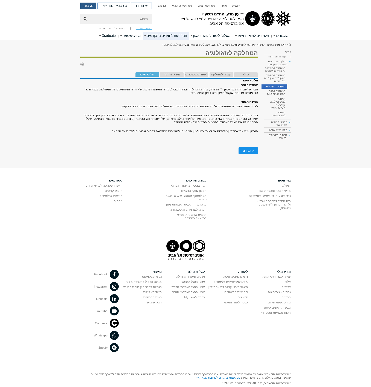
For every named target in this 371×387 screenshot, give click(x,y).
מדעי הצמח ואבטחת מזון (274, 190)
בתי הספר (284, 180)
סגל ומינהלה (196, 271)
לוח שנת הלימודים (236, 292)
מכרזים (286, 297)
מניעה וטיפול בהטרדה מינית (144, 282)
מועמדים (282, 36)
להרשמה (88, 6)
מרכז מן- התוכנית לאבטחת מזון (186, 204)
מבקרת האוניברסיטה (277, 307)
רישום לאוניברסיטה (235, 276)
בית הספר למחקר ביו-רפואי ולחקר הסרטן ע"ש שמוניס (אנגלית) (273, 204)
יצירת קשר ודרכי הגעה (276, 276)
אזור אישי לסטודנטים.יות (114, 6)
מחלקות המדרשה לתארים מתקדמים (204, 44)
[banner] (185, 20)
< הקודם (248, 150)
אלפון (224, 5)
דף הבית (237, 5)
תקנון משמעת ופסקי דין (275, 312)
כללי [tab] (246, 74)
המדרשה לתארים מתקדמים (167, 36)
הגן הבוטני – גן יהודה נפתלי (189, 185)
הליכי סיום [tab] (147, 74)
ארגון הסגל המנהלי (193, 282)
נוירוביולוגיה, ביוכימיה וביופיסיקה (270, 196)
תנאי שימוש (154, 302)
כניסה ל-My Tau (194, 297)
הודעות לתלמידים (110, 196)
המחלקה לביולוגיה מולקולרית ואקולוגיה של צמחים (274, 78)
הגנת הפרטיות (152, 297)
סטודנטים (115, 180)
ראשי (288, 51)
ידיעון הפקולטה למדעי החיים (103, 185)
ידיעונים (243, 297)
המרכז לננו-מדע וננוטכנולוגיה (188, 209)
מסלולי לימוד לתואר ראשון (212, 36)
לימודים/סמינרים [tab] (197, 74)
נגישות (157, 271)
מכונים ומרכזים (196, 180)
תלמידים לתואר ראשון (253, 36)
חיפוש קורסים (113, 190)
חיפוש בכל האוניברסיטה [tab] (112, 28)
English (162, 5)
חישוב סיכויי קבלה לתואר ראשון (228, 287)
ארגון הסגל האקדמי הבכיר (188, 287)
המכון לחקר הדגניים (194, 190)
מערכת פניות (141, 6)
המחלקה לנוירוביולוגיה (278, 114)
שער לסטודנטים (206, 5)
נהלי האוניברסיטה (279, 292)
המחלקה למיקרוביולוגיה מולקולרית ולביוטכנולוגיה (277, 103)
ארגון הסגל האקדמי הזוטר (188, 292)
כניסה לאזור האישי (236, 302)
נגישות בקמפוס (152, 276)
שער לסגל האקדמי (182, 5)
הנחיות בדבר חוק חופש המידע (142, 287)
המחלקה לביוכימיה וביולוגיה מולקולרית (275, 70)
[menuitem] (237, 6)
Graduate (109, 36)
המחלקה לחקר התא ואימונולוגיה (276, 93)
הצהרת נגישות (152, 292)
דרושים (286, 287)
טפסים (118, 201)
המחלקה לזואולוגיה (275, 86)
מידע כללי (284, 271)
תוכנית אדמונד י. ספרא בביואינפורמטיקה (192, 216)
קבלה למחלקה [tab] (221, 74)
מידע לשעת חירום (279, 302)
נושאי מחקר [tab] (172, 74)
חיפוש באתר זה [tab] (144, 28)
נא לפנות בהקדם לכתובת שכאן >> (218, 377)
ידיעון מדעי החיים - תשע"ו (289, 45)
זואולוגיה (285, 185)
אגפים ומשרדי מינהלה (190, 276)
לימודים (242, 271)
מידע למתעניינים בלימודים (230, 282)
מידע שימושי (132, 36)
